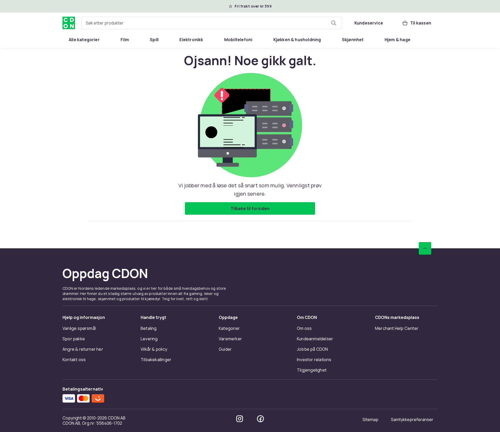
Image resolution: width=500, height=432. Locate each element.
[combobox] (211, 23)
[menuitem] (84, 39)
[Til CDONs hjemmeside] (69, 23)
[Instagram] (239, 418)
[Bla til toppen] (425, 248)
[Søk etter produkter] (333, 23)
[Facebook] (260, 418)
